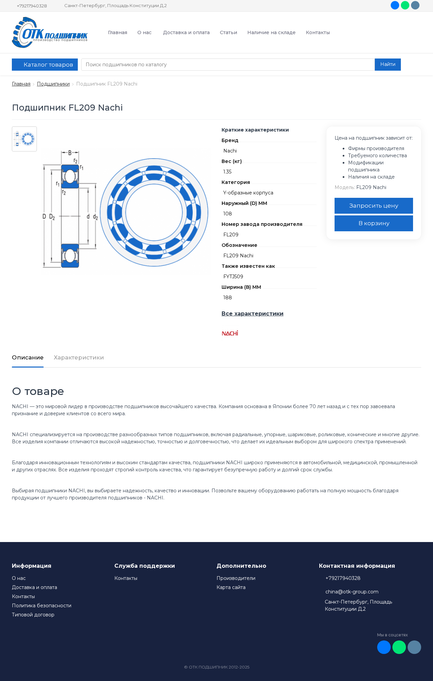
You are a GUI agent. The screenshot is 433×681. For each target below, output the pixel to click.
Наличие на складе (271, 32)
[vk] (395, 5)
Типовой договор (33, 615)
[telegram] (415, 5)
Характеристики (79, 357)
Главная (117, 32)
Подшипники (53, 84)
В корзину (374, 223)
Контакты (318, 32)
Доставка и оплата (186, 32)
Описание (28, 357)
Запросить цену (373, 205)
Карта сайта (231, 587)
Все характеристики (252, 313)
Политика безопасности (41, 606)
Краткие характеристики (255, 130)
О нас (144, 32)
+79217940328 (32, 5)
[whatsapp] (405, 5)
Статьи (228, 32)
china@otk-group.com (352, 592)
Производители (235, 578)
